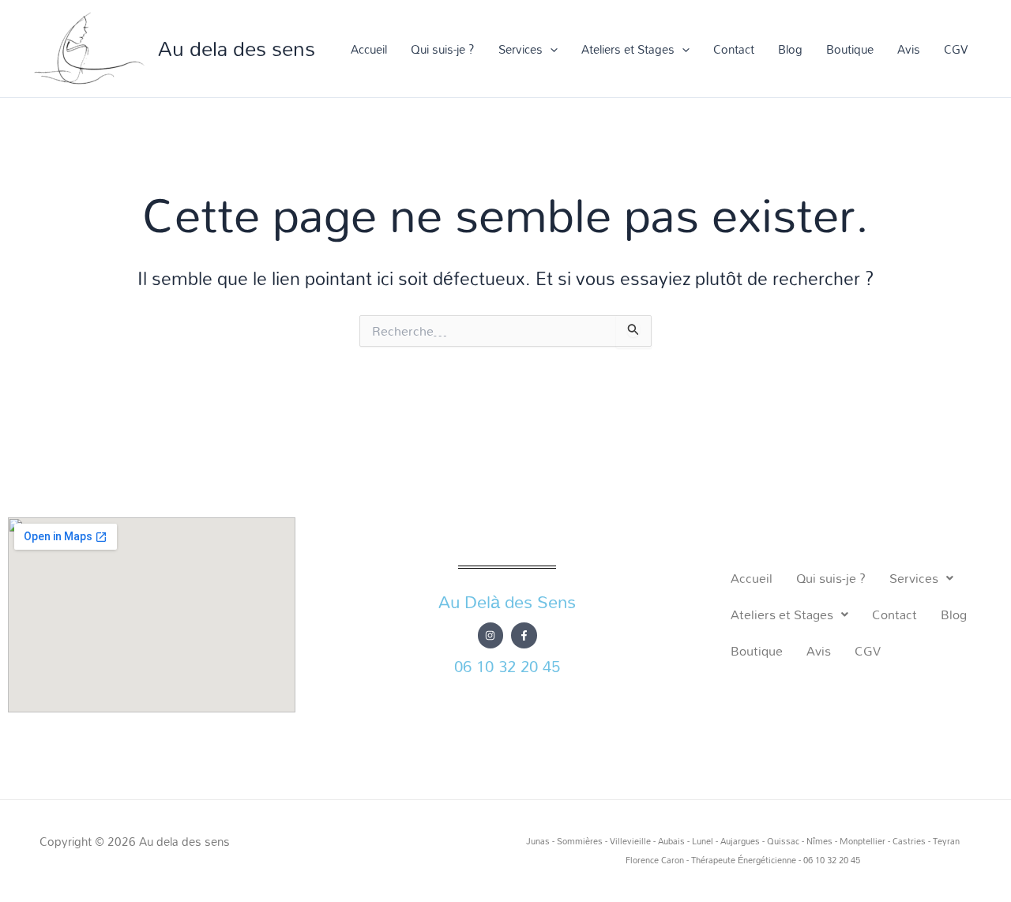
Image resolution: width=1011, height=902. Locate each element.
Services (520, 49)
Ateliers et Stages (628, 49)
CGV (956, 49)
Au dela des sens (236, 48)
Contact (733, 49)
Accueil (369, 49)
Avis (908, 49)
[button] (550, 49)
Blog (790, 49)
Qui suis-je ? (443, 49)
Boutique (850, 49)
